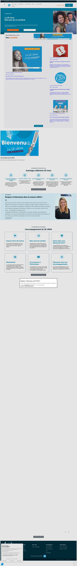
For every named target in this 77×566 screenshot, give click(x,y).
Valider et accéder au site (29, 286)
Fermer (22, 286)
